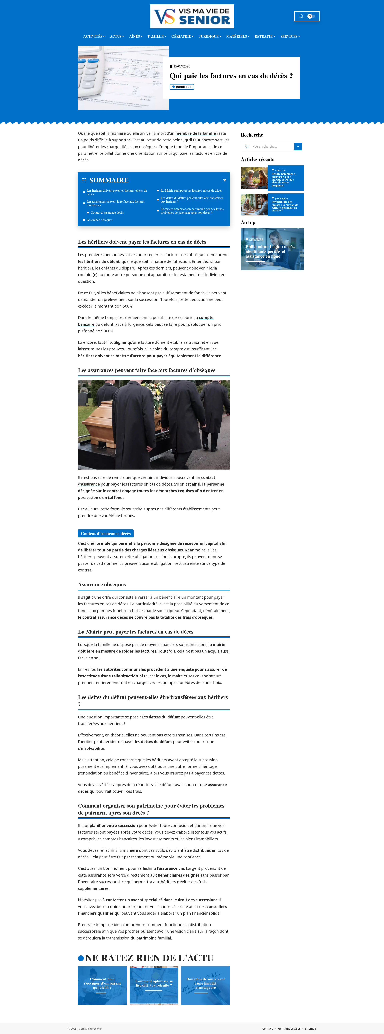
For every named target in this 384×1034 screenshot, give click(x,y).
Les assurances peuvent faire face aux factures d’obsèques (116, 203)
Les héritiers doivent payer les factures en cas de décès (117, 192)
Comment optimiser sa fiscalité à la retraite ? (154, 983)
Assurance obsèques (99, 220)
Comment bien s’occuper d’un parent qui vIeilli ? (102, 983)
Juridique (183, 87)
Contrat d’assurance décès (107, 212)
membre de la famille (195, 133)
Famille (280, 170)
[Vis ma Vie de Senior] (192, 16)
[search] (301, 16)
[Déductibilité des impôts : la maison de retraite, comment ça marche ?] (254, 204)
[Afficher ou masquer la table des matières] (177, 180)
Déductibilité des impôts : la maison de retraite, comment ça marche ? (285, 206)
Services (256, 240)
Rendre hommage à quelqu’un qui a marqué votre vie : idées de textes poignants (283, 179)
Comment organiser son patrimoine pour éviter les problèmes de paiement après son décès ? (192, 210)
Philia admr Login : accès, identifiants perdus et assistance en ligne (270, 251)
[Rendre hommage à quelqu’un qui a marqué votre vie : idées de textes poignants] (254, 178)
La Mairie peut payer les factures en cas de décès (191, 190)
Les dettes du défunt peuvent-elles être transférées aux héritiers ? (192, 199)
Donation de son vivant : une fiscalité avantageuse (205, 983)
